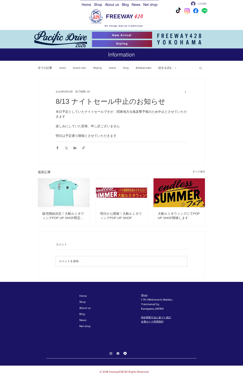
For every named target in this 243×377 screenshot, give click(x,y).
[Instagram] (187, 10)
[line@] (125, 353)
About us (85, 307)
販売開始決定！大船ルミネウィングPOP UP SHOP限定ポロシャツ (63, 216)
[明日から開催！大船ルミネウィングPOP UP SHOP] (121, 192)
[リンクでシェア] (83, 147)
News (82, 320)
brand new (79, 67)
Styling (97, 67)
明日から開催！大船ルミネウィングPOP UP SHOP (121, 216)
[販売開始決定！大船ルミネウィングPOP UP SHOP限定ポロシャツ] (63, 192)
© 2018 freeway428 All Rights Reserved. (124, 371)
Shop (82, 301)
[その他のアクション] (185, 91)
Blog (82, 314)
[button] (200, 67)
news (62, 67)
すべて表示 (199, 171)
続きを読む (165, 67)
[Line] (204, 10)
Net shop (85, 326)
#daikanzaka (143, 67)
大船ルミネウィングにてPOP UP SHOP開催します (179, 216)
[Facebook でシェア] (57, 147)
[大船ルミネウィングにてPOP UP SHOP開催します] (179, 192)
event (112, 67)
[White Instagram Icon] (111, 353)
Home (83, 295)
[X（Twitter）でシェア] (66, 147)
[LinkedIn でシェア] (74, 147)
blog (126, 67)
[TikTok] (178, 10)
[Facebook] (195, 10)
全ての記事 (45, 67)
